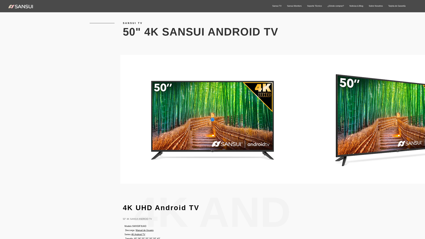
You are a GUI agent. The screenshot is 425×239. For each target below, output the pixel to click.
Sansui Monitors (294, 6)
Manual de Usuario (145, 230)
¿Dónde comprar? (336, 6)
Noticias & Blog (356, 6)
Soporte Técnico (314, 6)
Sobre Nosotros (376, 6)
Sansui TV (277, 6)
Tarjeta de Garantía (397, 6)
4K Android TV (138, 234)
